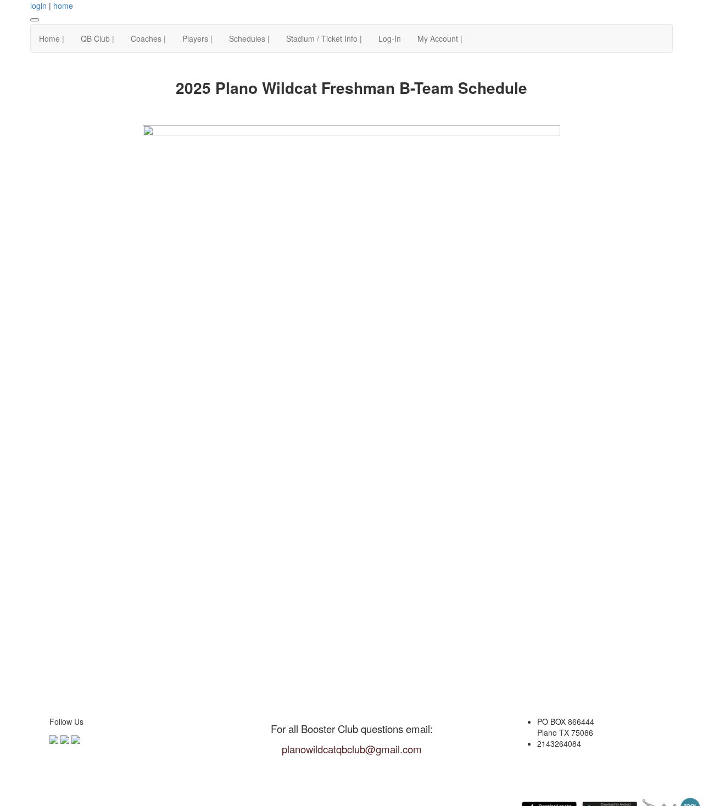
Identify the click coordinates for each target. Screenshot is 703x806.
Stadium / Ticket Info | (324, 38)
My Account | (439, 38)
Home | (51, 38)
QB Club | (97, 38)
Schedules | (249, 38)
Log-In (389, 38)
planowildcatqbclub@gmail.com (352, 749)
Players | (197, 38)
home (63, 5)
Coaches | (148, 38)
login (38, 5)
